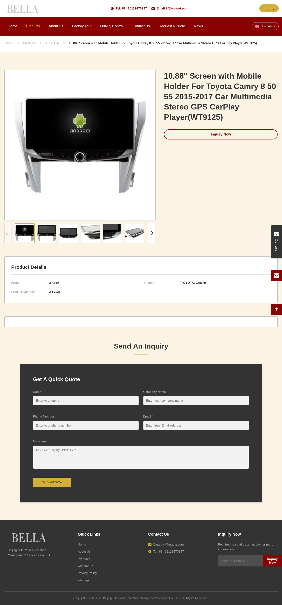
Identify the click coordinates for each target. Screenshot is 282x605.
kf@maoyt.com (177, 8)
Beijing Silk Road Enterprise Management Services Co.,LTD (141, 598)
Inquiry (269, 8)
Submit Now (52, 482)
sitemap (83, 580)
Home (12, 26)
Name (38, 391)
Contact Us (141, 26)
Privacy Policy (87, 573)
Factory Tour (81, 26)
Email (148, 416)
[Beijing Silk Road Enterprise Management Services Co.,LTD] (23, 8)
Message (40, 441)
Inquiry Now (221, 134)
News (198, 26)
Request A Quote (172, 26)
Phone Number (43, 416)
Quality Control (112, 26)
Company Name (154, 391)
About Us (56, 26)
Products (33, 26)
